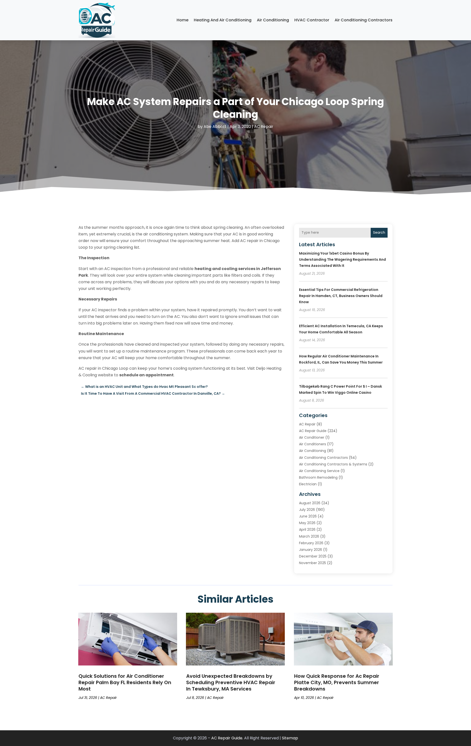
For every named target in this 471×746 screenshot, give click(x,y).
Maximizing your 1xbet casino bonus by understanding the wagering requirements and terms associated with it (342, 259)
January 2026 (310, 549)
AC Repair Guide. (227, 738)
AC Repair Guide (313, 430)
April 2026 (307, 529)
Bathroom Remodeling (318, 477)
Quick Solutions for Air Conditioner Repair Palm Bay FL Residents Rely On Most (124, 682)
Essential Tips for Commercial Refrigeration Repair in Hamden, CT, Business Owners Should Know (340, 295)
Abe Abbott (215, 126)
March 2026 (309, 536)
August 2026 (309, 503)
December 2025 (313, 556)
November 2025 (312, 562)
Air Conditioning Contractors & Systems (333, 464)
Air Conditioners (312, 444)
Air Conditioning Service (319, 470)
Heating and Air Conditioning (222, 20)
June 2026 (308, 516)
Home (182, 20)
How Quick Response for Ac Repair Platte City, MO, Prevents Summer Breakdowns (336, 682)
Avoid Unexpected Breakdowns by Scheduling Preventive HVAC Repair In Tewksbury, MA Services (230, 682)
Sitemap (290, 738)
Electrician (308, 484)
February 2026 (311, 543)
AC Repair (263, 126)
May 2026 (307, 522)
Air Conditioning (273, 20)
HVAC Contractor (311, 20)
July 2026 (307, 509)
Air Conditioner (311, 437)
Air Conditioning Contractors (363, 20)
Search (379, 232)
